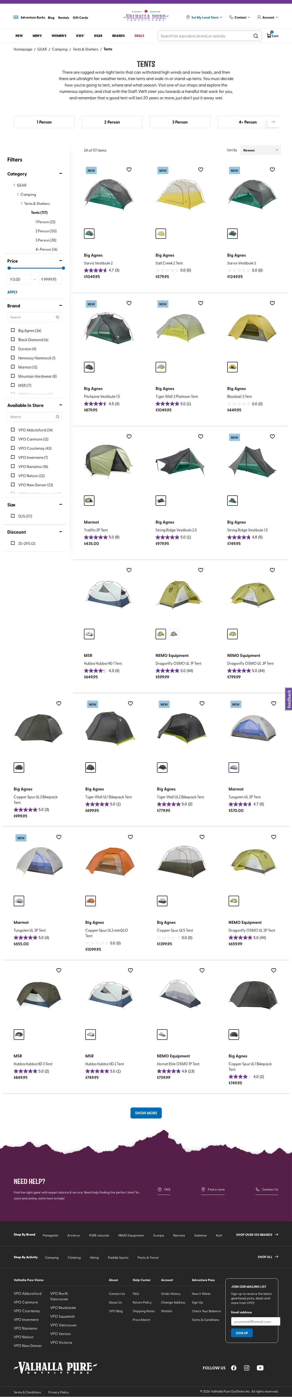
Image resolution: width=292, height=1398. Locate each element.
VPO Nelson (24, 1336)
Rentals (63, 17)
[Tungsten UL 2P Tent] (253, 729)
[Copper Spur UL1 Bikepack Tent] (253, 996)
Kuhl (219, 1235)
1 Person (44, 122)
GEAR (42, 48)
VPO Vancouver (63, 1324)
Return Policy (142, 1302)
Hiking (94, 1257)
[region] (233, 1368)
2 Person (112, 122)
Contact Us (270, 1189)
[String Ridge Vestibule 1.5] (252, 462)
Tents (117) (39, 212)
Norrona (179, 1235)
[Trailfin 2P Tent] (109, 462)
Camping (60, 48)
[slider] (9, 268)
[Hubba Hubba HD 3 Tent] (38, 996)
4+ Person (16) (46, 249)
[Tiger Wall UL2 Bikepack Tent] (182, 729)
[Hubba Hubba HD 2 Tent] (110, 996)
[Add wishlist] (129, 169)
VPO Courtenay (27, 1310)
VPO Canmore (26, 1301)
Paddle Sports (118, 1257)
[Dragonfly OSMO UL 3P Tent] (252, 595)
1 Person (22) (45, 221)
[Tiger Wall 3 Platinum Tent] (180, 328)
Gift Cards (80, 17)
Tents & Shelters (85, 48)
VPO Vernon (60, 1333)
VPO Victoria (61, 1342)
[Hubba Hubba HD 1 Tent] (109, 595)
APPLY (12, 292)
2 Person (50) (46, 230)
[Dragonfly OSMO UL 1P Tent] (180, 595)
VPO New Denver (28, 1345)
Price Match (141, 1319)
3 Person (180, 122)
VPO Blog (116, 1311)
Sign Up (197, 1302)
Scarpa (158, 1235)
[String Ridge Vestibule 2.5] (180, 462)
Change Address (173, 1302)
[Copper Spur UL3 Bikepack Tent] (38, 729)
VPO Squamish (62, 1316)
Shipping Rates (144, 1311)
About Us (115, 1302)
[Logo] (146, 15)
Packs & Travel (148, 1257)
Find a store (216, 1189)
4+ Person (248, 122)
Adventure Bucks (33, 17)
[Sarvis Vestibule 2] (109, 195)
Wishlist (166, 1311)
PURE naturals (99, 1235)
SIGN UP (242, 1333)
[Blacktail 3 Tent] (252, 328)
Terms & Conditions (205, 1319)
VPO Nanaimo (25, 1328)
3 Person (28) (46, 239)
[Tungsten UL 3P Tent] (38, 862)
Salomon (200, 1235)
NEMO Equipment (131, 1235)
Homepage (23, 48)
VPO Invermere (26, 1319)
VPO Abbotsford (28, 1293)
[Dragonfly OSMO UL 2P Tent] (253, 862)
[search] (256, 35)
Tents (108, 48)
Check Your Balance (206, 1311)
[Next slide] (273, 122)
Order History (171, 1293)
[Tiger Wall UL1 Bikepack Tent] (110, 729)
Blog (51, 17)
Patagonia (50, 1235)
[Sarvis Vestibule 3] (252, 195)
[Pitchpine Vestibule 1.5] (109, 328)
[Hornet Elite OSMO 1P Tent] (182, 996)
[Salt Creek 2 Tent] (180, 195)
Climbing (74, 1257)
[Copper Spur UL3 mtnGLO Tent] (110, 862)
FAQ (167, 1189)
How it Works (201, 1293)
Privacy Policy (58, 1392)
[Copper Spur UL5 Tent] (182, 862)
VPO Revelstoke (63, 1307)
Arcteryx (73, 1235)
